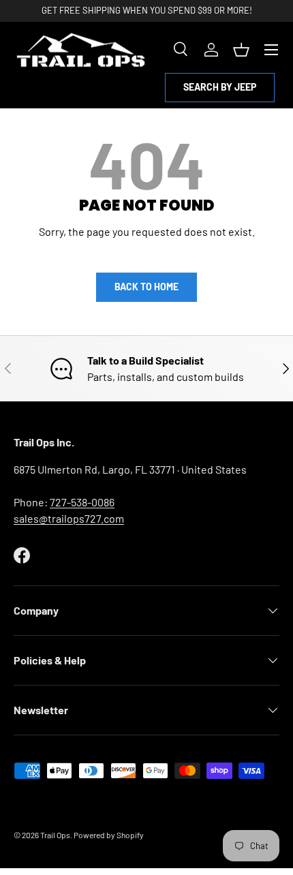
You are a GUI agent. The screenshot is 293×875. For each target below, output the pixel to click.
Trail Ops (55, 835)
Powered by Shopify (109, 835)
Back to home (146, 286)
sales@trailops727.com (69, 518)
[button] (241, 50)
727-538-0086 (82, 501)
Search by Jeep (219, 87)
